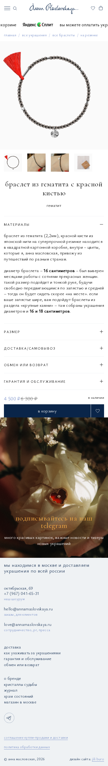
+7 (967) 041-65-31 (21, 593)
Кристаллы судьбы (20, 684)
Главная (10, 34)
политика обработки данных (27, 746)
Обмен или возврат (21, 664)
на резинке (89, 34)
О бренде (12, 678)
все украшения (34, 34)
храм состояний (18, 696)
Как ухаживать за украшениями (32, 653)
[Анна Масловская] (54, 8)
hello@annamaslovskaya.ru (28, 609)
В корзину (47, 411)
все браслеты (63, 34)
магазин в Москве (20, 702)
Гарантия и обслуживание (27, 658)
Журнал (10, 690)
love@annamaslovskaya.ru (27, 624)
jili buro (98, 758)
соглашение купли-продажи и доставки (36, 737)
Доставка (12, 647)
